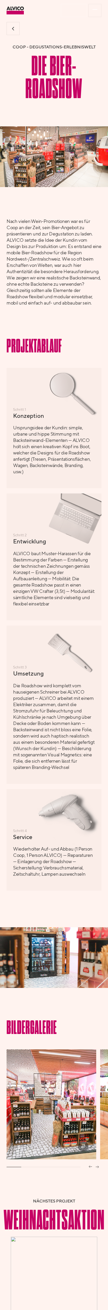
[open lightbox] (51, 1104)
